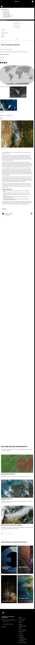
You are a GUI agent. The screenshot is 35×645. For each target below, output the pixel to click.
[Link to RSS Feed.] (6, 62)
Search (17, 38)
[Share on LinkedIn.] (4, 62)
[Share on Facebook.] (2, 62)
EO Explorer (17, 27)
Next (11, 533)
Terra (9, 157)
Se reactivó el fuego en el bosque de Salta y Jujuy (21, 196)
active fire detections (28, 157)
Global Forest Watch (13, 173)
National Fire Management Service (16, 190)
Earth (17, 21)
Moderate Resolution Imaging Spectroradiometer (23, 156)
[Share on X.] (0, 62)
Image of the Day (17, 25)
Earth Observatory (17, 23)
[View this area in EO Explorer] (17, 75)
